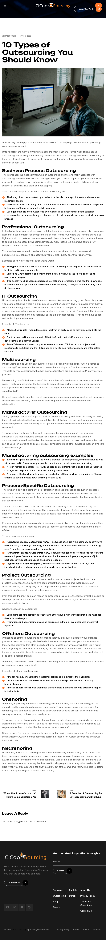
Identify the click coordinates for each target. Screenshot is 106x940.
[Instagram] (14, 907)
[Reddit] (29, 907)
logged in (20, 821)
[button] (98, 5)
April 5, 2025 (25, 36)
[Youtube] (21, 907)
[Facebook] (7, 907)
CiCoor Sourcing (18, 929)
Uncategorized (9, 36)
